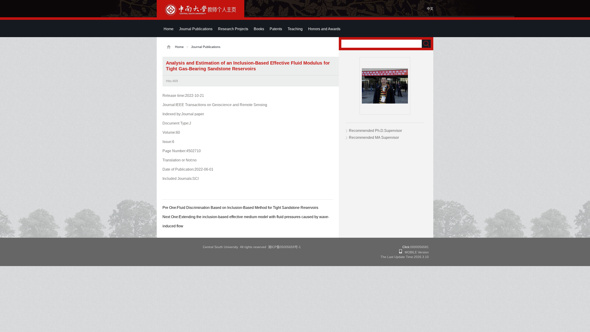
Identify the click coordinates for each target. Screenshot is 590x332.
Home (169, 29)
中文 (430, 8)
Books (259, 29)
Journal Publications (195, 29)
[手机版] (400, 252)
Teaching (295, 29)
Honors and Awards (324, 29)
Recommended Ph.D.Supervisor (375, 131)
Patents (276, 29)
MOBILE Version (415, 252)
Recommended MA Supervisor (374, 137)
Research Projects (233, 29)
